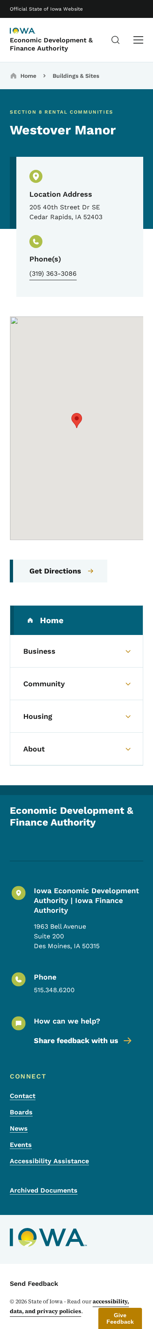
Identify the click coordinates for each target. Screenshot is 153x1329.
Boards (21, 1112)
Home (28, 75)
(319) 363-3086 (53, 273)
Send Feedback (34, 1283)
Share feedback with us (76, 1040)
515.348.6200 (54, 990)
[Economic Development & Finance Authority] (30, 31)
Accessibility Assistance (49, 1161)
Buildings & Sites (76, 75)
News (19, 1128)
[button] (76, 420)
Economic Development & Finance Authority (51, 44)
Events (21, 1145)
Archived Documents (44, 1190)
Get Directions (55, 571)
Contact (22, 1096)
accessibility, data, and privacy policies (69, 1306)
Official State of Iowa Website (46, 9)
